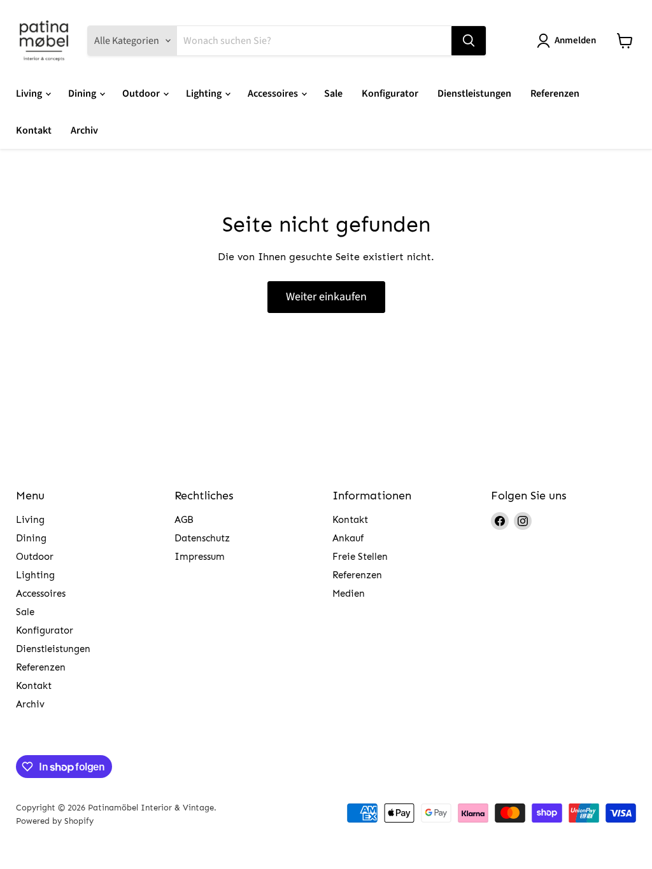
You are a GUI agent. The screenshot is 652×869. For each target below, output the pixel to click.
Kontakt (34, 130)
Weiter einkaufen (326, 297)
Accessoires (274, 94)
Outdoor (142, 94)
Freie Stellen (360, 556)
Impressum (199, 556)
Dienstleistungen (474, 94)
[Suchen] (468, 40)
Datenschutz (202, 538)
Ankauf (348, 538)
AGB (184, 519)
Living (30, 94)
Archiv (84, 130)
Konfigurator (390, 94)
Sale (333, 94)
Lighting (204, 94)
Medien (348, 593)
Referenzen (554, 94)
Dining (83, 94)
